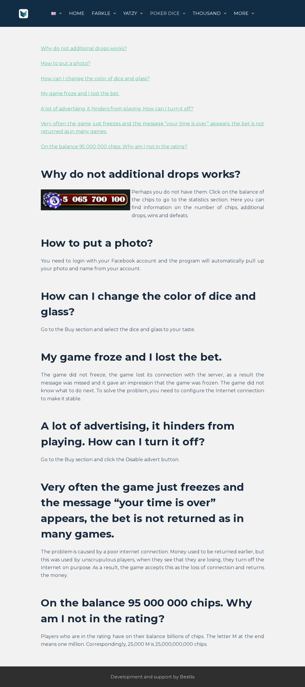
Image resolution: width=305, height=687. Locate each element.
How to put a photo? (65, 63)
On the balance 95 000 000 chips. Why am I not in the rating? (114, 146)
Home (76, 13)
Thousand (207, 13)
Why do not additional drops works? (84, 48)
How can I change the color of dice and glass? (95, 78)
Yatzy (130, 13)
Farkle (101, 13)
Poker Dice (165, 13)
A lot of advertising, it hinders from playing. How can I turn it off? (117, 109)
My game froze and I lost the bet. (80, 93)
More (241, 13)
